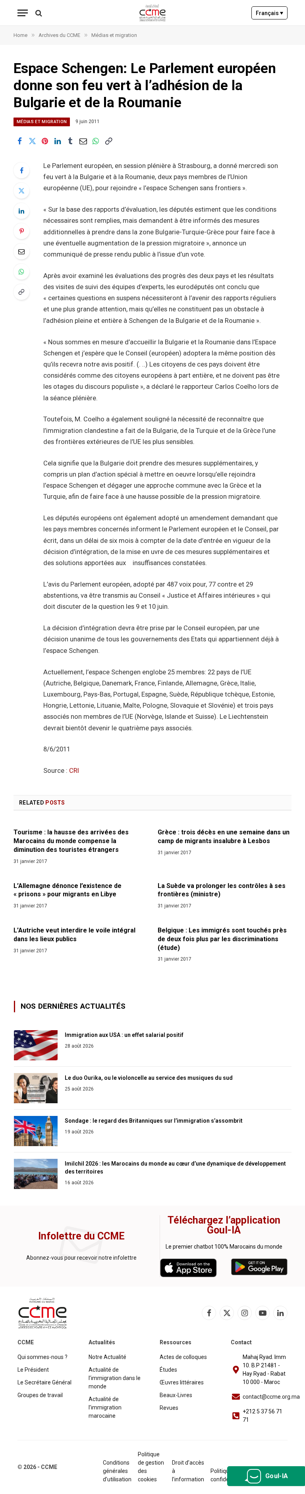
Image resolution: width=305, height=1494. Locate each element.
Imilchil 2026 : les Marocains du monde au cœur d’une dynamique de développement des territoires (175, 1167)
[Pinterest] (21, 231)
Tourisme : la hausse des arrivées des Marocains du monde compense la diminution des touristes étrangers (71, 840)
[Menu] (22, 13)
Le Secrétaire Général (44, 1382)
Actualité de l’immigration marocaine (105, 1407)
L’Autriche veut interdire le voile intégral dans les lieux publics (74, 935)
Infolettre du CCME (81, 1236)
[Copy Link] (108, 141)
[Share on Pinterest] (45, 141)
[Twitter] (21, 191)
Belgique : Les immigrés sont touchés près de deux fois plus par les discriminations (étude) (222, 939)
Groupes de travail (40, 1395)
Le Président (33, 1370)
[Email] (21, 251)
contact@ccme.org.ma (271, 1397)
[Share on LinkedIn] (58, 141)
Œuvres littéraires (182, 1382)
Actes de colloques (183, 1357)
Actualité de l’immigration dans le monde (115, 1378)
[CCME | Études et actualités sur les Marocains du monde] (152, 13)
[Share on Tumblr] (70, 141)
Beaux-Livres (176, 1395)
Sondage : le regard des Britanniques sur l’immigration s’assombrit (154, 1121)
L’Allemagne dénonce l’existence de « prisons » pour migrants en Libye (68, 890)
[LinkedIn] (21, 211)
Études (168, 1370)
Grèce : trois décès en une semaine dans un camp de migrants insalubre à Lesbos (224, 836)
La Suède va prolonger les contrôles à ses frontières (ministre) (222, 890)
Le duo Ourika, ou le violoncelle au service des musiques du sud (149, 1078)
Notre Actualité (107, 1357)
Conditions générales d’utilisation (117, 1470)
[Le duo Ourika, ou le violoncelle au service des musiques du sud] (36, 1088)
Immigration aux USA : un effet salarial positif (124, 1035)
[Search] (38, 13)
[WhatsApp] (21, 272)
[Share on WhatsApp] (96, 141)
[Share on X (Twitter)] (32, 141)
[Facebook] (21, 170)
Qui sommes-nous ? (42, 1357)
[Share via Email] (83, 141)
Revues (169, 1408)
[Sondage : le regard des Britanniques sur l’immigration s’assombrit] (36, 1131)
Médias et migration (42, 121)
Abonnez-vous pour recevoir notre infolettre (81, 1258)
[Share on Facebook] (19, 141)
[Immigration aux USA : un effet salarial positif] (36, 1045)
